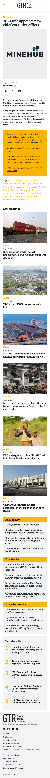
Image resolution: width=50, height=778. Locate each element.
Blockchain (23, 184)
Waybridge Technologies (26, 196)
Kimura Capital (28, 190)
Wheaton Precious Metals (15, 200)
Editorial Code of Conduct (13, 768)
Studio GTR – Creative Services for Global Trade (21, 750)
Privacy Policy (8, 758)
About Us (6, 734)
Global (6, 347)
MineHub (25, 193)
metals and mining (11, 193)
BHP (15, 184)
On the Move (9, 17)
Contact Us (7, 737)
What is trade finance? (11, 743)
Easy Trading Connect (27, 187)
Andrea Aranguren (16, 180)
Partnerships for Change (12, 747)
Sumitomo (36, 193)
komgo (39, 190)
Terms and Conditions (11, 755)
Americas (7, 245)
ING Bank (15, 190)
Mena (6, 498)
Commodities (9, 187)
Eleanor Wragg (10, 85)
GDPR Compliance (10, 762)
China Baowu (35, 184)
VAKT (6, 196)
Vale (11, 196)
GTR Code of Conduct (11, 765)
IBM (40, 187)
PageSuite (16, 775)
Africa (6, 298)
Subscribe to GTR (9, 740)
